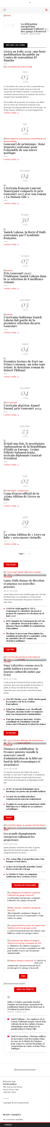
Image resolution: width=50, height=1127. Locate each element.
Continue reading (10, 113)
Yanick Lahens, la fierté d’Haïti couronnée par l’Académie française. (25, 235)
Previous (44, 30)
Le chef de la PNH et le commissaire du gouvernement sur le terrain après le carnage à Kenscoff (26, 964)
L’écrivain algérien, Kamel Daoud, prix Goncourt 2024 (22, 406)
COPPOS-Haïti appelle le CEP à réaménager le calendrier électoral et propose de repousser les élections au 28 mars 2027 (25, 612)
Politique (8, 577)
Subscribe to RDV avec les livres (5, 559)
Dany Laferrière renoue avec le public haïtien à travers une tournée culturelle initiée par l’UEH (23, 670)
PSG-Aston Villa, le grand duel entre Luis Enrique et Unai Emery (25, 860)
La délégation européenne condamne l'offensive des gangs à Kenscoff (33, 27)
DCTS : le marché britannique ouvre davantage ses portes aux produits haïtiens (26, 790)
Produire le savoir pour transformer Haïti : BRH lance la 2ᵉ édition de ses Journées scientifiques (26, 806)
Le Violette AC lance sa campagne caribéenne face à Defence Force (21, 875)
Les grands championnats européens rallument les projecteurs (20, 837)
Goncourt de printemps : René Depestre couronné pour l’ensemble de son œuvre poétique (24, 148)
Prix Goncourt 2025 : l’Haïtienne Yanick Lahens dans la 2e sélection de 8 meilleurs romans (25, 277)
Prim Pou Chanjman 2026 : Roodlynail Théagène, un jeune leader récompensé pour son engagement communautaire (24, 711)
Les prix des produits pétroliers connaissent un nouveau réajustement (23, 797)
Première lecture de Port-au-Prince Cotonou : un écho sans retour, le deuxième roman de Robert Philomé (24, 365)
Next (47, 30)
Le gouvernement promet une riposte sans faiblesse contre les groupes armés (26, 931)
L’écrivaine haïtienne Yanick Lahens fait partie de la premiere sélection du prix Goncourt (23, 321)
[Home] (7, 15)
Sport (6, 830)
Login (34, 3)
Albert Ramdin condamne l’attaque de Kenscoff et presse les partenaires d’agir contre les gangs (25, 915)
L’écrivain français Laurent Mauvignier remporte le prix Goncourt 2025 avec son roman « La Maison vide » (25, 192)
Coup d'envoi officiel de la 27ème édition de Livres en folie (22, 496)
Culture (7, 662)
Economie (8, 745)
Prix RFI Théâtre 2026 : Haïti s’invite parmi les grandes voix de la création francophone (26, 701)
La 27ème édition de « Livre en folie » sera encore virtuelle (24, 535)
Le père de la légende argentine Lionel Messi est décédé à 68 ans (24, 867)
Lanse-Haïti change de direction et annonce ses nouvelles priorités (24, 584)
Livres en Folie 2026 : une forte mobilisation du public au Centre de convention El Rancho (25, 55)
